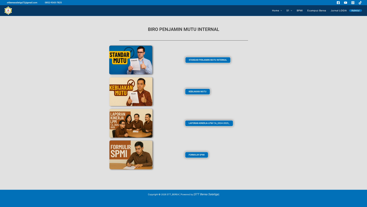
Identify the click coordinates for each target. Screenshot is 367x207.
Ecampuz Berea (316, 10)
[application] (280, 10)
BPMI (300, 10)
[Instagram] (353, 2)
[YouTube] (345, 2)
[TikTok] (360, 2)
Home (275, 10)
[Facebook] (338, 2)
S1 (287, 10)
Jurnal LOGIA (339, 10)
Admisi (355, 10)
